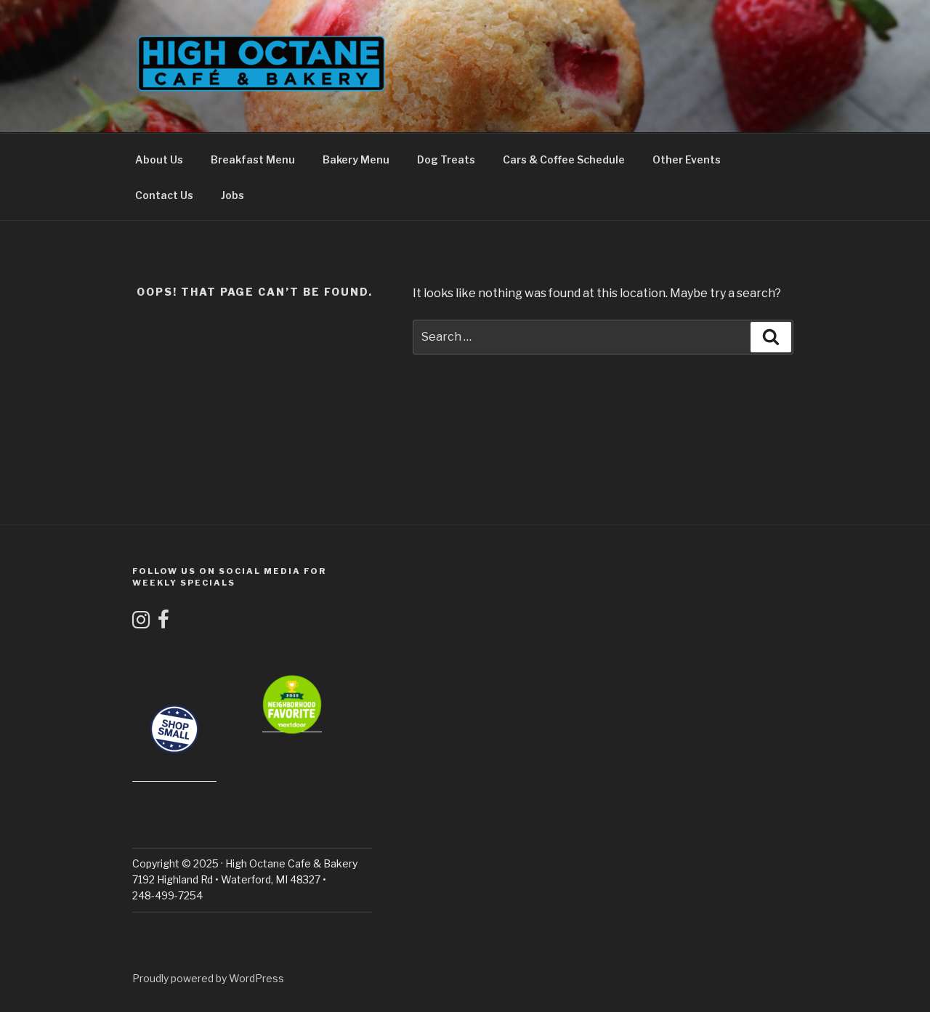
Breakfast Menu (253, 159)
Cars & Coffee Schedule (564, 159)
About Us (159, 159)
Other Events (686, 159)
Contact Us (164, 195)
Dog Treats (446, 159)
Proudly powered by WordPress (208, 978)
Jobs (232, 195)
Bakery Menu (356, 159)
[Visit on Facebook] (163, 623)
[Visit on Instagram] (141, 623)
